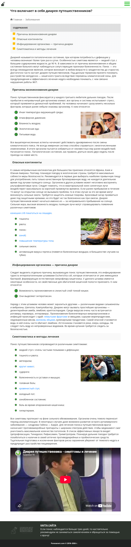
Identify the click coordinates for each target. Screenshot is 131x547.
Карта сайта (48, 525)
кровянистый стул (29, 388)
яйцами (51, 319)
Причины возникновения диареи (37, 34)
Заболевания (32, 19)
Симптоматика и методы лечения (36, 48)
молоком (41, 319)
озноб (22, 235)
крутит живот (26, 366)
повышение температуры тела (36, 240)
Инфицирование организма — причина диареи (45, 44)
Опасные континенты (29, 39)
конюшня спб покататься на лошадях (31, 213)
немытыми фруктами (55, 316)
